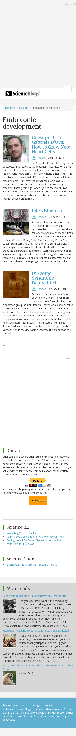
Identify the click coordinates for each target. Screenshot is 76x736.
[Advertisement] (38, 44)
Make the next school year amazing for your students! (36, 630)
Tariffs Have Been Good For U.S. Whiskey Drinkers (35, 536)
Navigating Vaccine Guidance (22, 533)
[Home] (23, 94)
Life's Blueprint (48, 210)
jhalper (42, 157)
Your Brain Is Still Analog (20, 543)
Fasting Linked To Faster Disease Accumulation (33, 540)
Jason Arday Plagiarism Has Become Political (32, 564)
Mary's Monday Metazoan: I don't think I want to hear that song (38, 667)
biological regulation (16, 107)
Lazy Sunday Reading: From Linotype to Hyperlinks (34, 596)
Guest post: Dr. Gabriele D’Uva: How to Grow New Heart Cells (51, 145)
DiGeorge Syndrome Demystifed (44, 278)
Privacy (58, 705)
